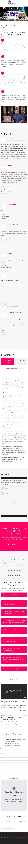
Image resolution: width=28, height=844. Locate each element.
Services (10, 19)
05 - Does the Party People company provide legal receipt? (14, 631)
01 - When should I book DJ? (10, 595)
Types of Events (20, 360)
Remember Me (6, 498)
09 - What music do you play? (10, 669)
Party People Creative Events (18, 837)
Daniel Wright (14, 570)
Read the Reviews (14, 545)
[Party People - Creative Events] (11, 2)
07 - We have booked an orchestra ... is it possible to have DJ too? (13, 649)
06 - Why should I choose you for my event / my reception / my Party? (14, 640)
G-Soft (23, 839)
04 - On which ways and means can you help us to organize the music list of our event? (14, 621)
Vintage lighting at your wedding (13, 702)
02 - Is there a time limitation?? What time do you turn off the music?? (14, 603)
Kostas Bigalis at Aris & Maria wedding (12, 718)
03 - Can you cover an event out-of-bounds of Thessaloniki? (13, 612)
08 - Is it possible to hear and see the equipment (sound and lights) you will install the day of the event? (13, 659)
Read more (23, 710)
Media (18, 19)
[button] (2, 13)
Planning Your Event (8, 361)
